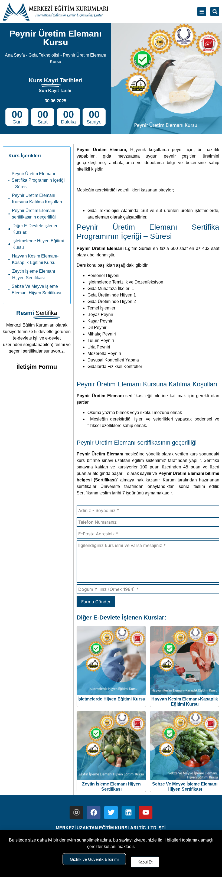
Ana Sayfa (15, 55)
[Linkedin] (128, 812)
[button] (214, 11)
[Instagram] (76, 812)
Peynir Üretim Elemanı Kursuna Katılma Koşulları (37, 198)
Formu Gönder (95, 601)
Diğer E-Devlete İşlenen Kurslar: (35, 228)
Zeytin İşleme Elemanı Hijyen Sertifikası (33, 274)
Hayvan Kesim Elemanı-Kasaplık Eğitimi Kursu (35, 259)
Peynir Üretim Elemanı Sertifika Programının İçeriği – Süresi (38, 180)
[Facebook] (93, 812)
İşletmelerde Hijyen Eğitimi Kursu (38, 244)
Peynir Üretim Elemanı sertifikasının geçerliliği (34, 213)
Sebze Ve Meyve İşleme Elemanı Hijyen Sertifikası (36, 289)
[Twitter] (111, 812)
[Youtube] (145, 812)
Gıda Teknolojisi (43, 55)
